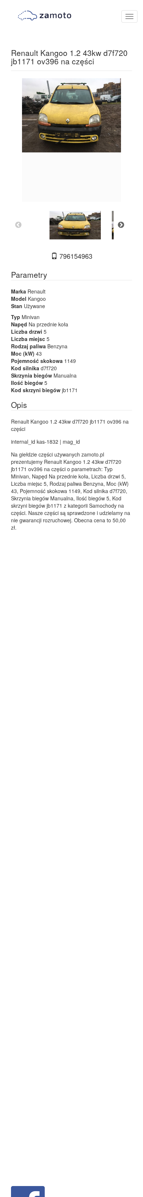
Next (121, 225)
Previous (18, 225)
